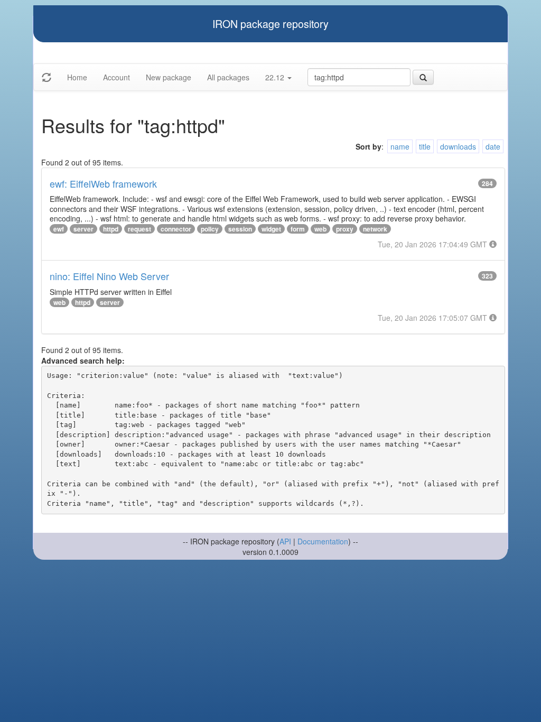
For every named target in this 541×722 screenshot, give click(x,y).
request (139, 229)
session (240, 229)
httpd (110, 229)
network (375, 229)
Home (77, 77)
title (425, 146)
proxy (344, 229)
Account (116, 77)
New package (168, 77)
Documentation (322, 541)
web (320, 229)
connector (176, 229)
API (285, 541)
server (83, 229)
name (399, 146)
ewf (58, 229)
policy (210, 229)
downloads (458, 146)
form (298, 229)
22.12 (275, 77)
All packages (228, 77)
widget (271, 229)
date (493, 146)
